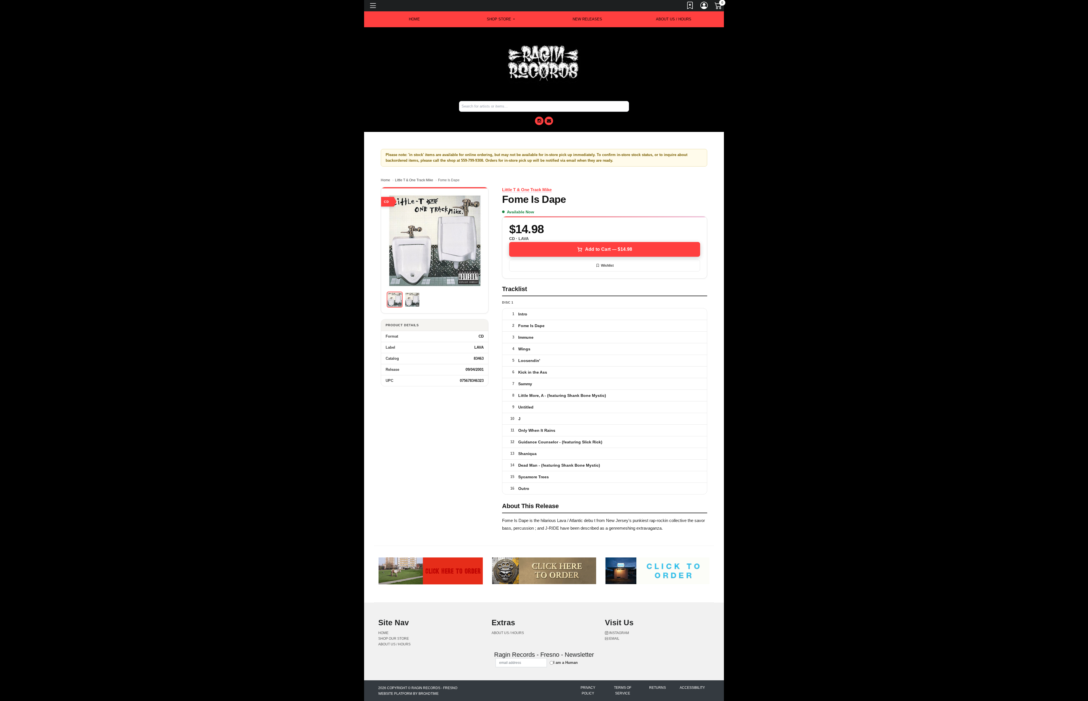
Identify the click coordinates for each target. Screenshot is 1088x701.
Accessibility (692, 688)
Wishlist (607, 266)
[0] (718, 7)
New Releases (587, 19)
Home (385, 180)
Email (613, 639)
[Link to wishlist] (690, 6)
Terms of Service (622, 690)
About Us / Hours (673, 19)
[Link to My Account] (704, 6)
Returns (657, 688)
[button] (500, 19)
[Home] (544, 64)
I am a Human (565, 662)
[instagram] (539, 121)
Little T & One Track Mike (414, 180)
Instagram (618, 633)
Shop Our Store (393, 639)
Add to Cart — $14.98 (608, 249)
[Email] (549, 121)
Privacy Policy (588, 690)
